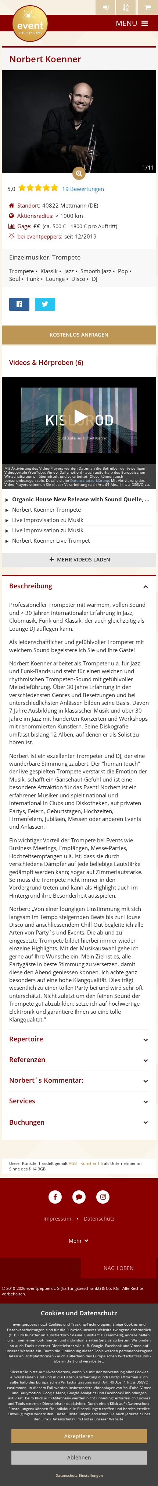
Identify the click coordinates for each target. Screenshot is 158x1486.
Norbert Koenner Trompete (46, 509)
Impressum (57, 1218)
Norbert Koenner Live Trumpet (51, 540)
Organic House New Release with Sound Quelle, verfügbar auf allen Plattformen (82, 499)
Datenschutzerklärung (89, 480)
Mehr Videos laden (83, 559)
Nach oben (119, 1267)
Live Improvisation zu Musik (47, 519)
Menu (126, 23)
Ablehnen (79, 1457)
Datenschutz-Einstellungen (79, 1475)
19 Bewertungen (83, 188)
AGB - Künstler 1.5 (86, 1163)
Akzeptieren (79, 1436)
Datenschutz (99, 1218)
